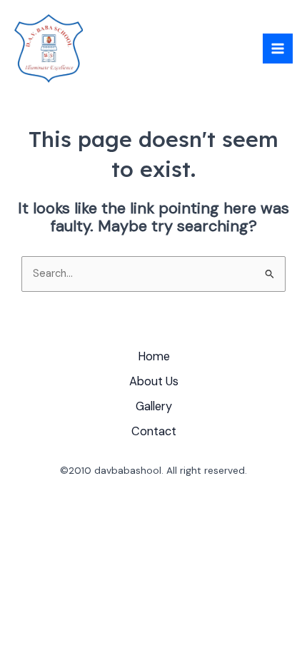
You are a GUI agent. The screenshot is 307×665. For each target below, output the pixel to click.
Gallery (154, 406)
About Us (153, 381)
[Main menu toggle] (278, 49)
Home (154, 356)
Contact (153, 431)
